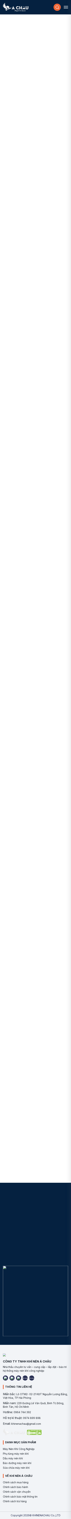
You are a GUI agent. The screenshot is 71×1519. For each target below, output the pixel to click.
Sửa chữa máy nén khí (16, 1467)
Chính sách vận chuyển (17, 1491)
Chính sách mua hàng (15, 1482)
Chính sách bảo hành (15, 1487)
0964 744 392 (22, 1412)
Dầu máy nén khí (13, 1458)
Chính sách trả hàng (15, 1501)
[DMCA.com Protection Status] (34, 1432)
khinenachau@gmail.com (26, 1423)
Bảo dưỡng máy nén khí (17, 1463)
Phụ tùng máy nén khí (16, 1453)
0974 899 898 (32, 1417)
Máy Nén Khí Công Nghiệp (19, 1448)
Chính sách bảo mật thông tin (20, 1496)
